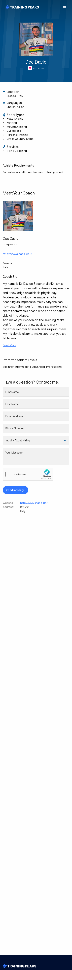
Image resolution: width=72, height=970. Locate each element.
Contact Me (38, 68)
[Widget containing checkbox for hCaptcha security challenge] (28, 474)
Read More (9, 345)
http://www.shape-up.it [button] (17, 253)
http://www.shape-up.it (34, 502)
